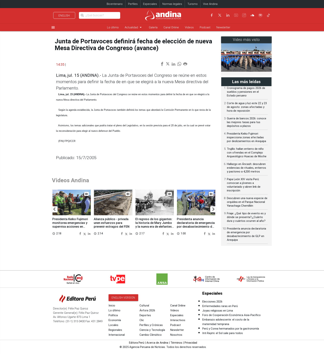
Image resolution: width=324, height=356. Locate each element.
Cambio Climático (151, 334)
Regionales (115, 330)
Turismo (193, 4)
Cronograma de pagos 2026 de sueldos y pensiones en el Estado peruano (246, 91)
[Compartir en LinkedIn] (89, 233)
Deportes (145, 315)
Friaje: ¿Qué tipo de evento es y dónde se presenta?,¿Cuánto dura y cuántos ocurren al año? (246, 217)
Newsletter (223, 27)
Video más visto (246, 40)
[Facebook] (211, 15)
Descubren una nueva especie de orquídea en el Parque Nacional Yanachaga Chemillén (247, 201)
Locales (113, 325)
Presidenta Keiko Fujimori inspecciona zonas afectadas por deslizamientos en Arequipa (246, 137)
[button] (54, 209)
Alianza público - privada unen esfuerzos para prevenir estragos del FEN (111, 222)
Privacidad (190, 342)
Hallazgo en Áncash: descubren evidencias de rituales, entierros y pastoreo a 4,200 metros (246, 167)
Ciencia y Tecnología (152, 330)
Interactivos (177, 320)
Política (113, 315)
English (64, 15)
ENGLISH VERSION (123, 297)
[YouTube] (236, 15)
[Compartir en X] (85, 233)
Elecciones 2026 (212, 301)
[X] (220, 15)
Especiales (150, 4)
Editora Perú (136, 342)
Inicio (112, 305)
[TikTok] (268, 15)
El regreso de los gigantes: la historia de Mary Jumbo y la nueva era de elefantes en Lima (153, 224)
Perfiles (133, 4)
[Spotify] (260, 15)
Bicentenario (115, 4)
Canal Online (171, 27)
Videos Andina (70, 180)
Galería (153, 27)
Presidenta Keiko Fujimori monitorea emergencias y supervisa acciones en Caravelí (70, 224)
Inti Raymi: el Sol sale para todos (222, 333)
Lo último (113, 27)
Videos (189, 27)
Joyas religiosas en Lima (217, 310)
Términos (176, 342)
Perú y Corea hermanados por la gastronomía (230, 328)
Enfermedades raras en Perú (220, 306)
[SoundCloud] (252, 15)
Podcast (205, 27)
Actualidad (134, 27)
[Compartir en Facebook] (80, 233)
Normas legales (172, 4)
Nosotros (176, 334)
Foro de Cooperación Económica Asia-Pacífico (231, 315)
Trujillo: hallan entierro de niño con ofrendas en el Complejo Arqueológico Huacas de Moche (246, 152)
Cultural (144, 305)
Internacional (117, 334)
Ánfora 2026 (147, 310)
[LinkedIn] (228, 15)
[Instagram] (244, 15)
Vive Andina (210, 4)
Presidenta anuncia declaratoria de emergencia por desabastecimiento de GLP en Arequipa (196, 224)
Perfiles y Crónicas (151, 325)
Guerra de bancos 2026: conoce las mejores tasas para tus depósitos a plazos (246, 122)
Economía (115, 320)
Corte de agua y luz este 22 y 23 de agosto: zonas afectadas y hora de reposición (247, 107)
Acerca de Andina (157, 342)
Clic (142, 320)
